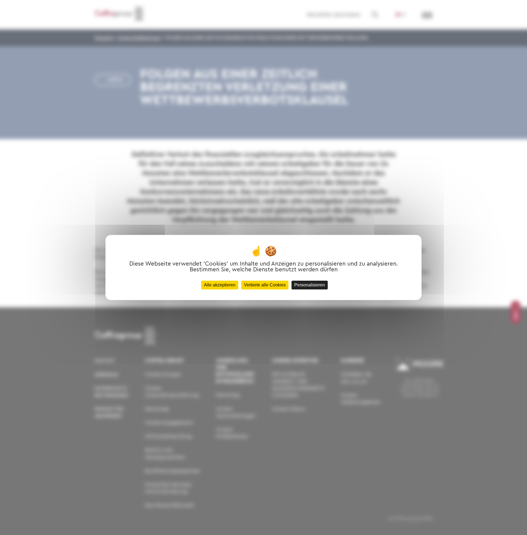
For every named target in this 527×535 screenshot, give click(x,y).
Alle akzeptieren (220, 285)
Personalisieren (309, 285)
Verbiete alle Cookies (265, 285)
